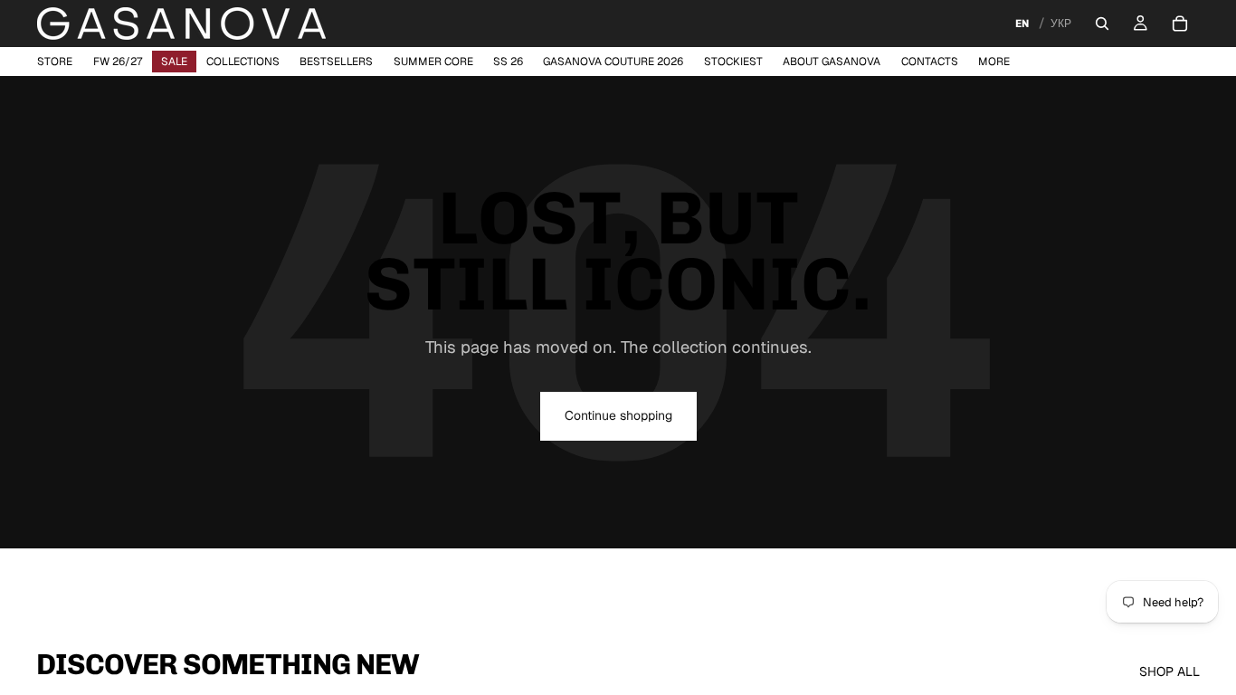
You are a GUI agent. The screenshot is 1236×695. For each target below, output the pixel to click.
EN (1022, 23)
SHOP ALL (1169, 671)
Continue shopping (618, 415)
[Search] (1102, 23)
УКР (1061, 23)
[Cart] (1180, 23)
